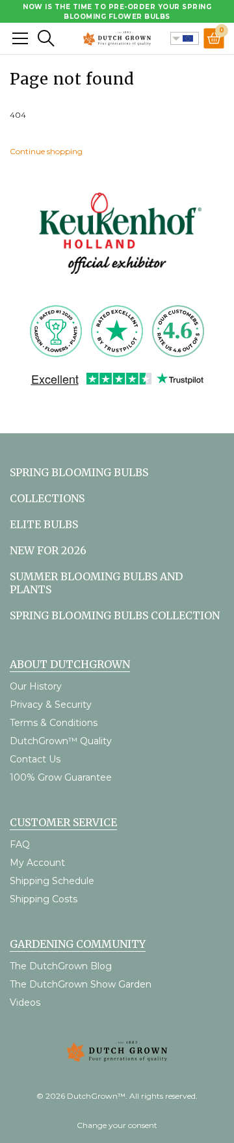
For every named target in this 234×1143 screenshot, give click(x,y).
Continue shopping (46, 151)
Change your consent (117, 1125)
